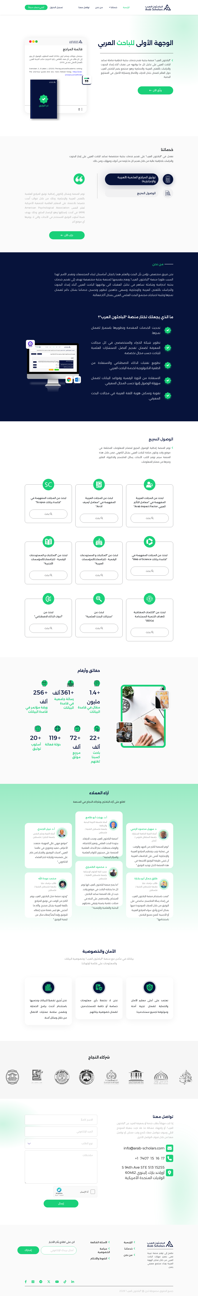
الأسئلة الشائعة (98, 1242)
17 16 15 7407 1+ (150, 1158)
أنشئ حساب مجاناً (36, 7)
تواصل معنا (84, 7)
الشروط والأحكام (98, 1258)
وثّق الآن (157, 90)
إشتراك (28, 1250)
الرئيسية (126, 7)
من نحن (99, 7)
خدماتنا (128, 1248)
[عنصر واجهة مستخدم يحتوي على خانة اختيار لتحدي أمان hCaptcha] (75, 1191)
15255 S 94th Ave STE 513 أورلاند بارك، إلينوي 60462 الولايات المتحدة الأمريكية (143, 1172)
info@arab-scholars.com (144, 1148)
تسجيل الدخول (56, 7)
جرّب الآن (68, 235)
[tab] (139, 179)
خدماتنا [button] (113, 7)
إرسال (61, 1203)
